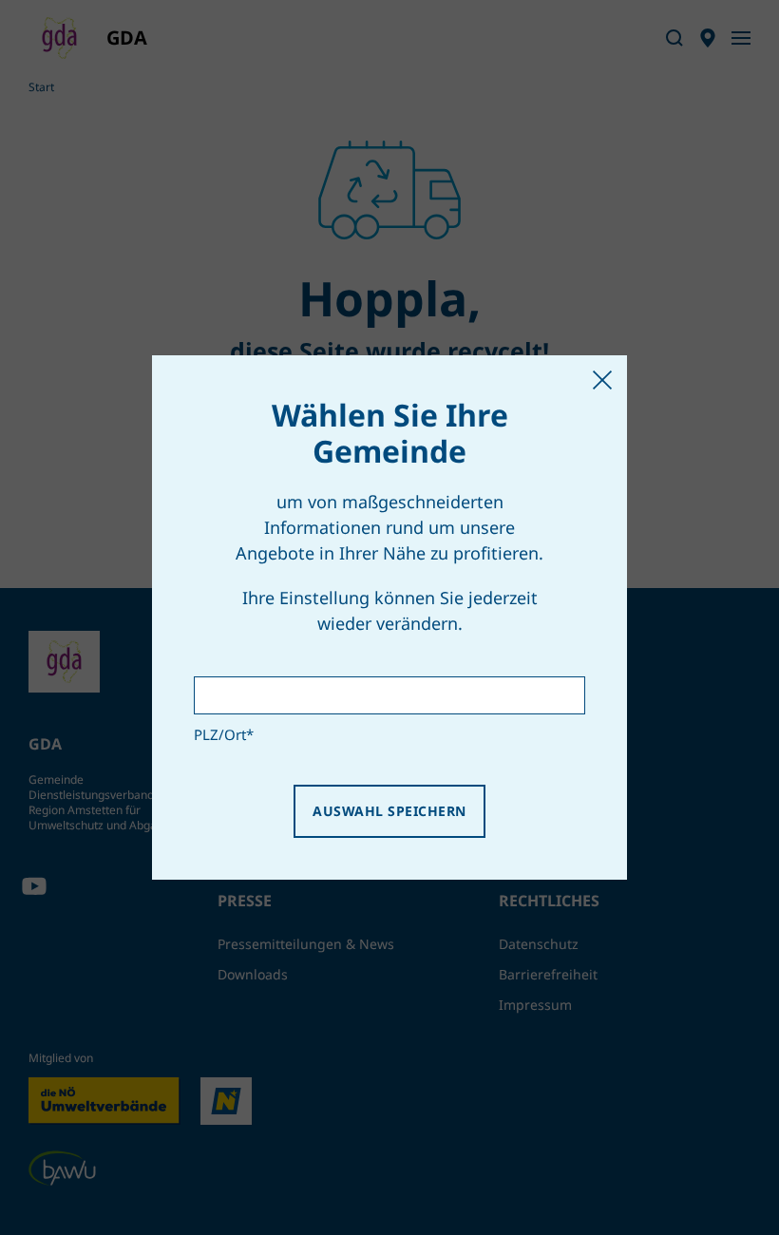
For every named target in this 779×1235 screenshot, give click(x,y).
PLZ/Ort (224, 734)
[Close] (602, 380)
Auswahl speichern (389, 811)
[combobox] (389, 695)
